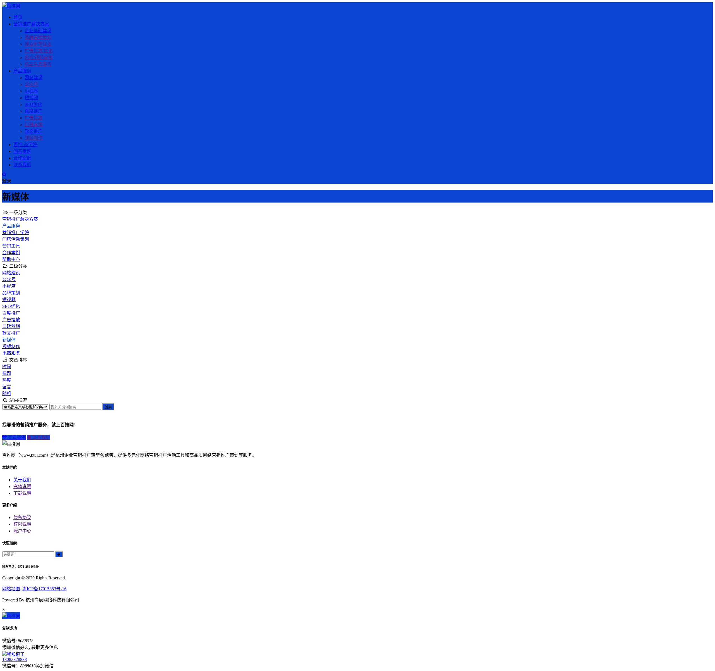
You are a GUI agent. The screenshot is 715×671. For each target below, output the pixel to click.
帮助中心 (11, 259)
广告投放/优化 (39, 50)
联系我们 (22, 164)
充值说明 (22, 486)
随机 (6, 393)
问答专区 (22, 151)
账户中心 (22, 531)
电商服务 (11, 353)
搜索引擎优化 (38, 44)
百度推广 (33, 111)
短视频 (31, 97)
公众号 (31, 84)
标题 (6, 373)
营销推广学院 (15, 232)
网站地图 (11, 588)
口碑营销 (33, 124)
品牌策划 (11, 293)
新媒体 (9, 339)
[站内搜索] (4, 174)
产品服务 (22, 70)
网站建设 (33, 77)
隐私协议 (22, 517)
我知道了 (16, 654)
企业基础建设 (38, 30)
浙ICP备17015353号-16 (44, 588)
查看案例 (16, 437)
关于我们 (22, 479)
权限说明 (22, 524)
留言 (6, 386)
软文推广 (33, 131)
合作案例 (22, 158)
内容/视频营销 (39, 57)
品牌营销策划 (38, 37)
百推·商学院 (25, 144)
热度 (6, 380)
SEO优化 (33, 104)
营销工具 (11, 246)
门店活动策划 (15, 239)
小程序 (31, 91)
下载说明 (22, 493)
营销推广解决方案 (31, 24)
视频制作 (33, 137)
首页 (17, 17)
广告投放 (33, 117)
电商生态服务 (38, 64)
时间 (6, 366)
